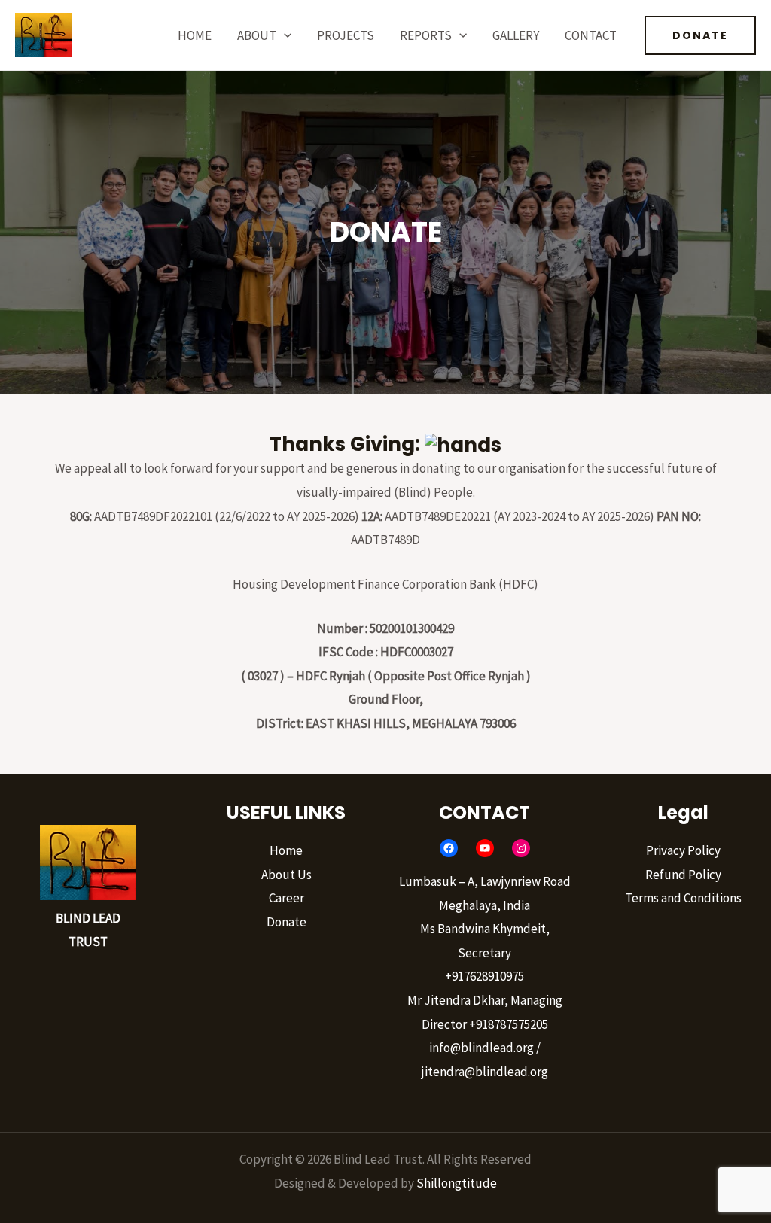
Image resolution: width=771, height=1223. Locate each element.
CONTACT (591, 35)
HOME (195, 35)
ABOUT (256, 35)
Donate (286, 922)
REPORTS (426, 35)
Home (286, 850)
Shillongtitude (456, 1183)
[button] (283, 35)
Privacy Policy (683, 850)
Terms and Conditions (683, 898)
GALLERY (515, 35)
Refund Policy (683, 874)
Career (286, 898)
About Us (286, 874)
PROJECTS (345, 35)
